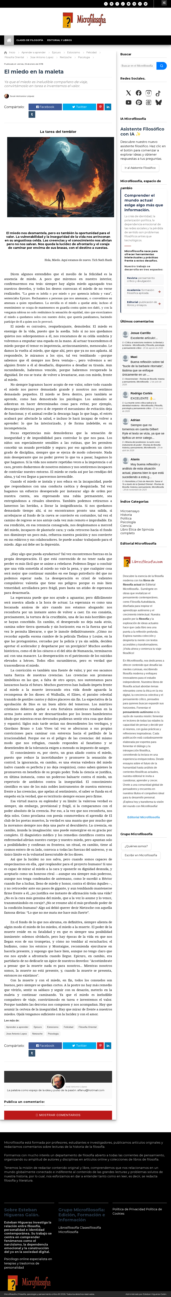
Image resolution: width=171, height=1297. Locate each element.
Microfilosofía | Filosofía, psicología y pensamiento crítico (31, 1294)
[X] (106, 4)
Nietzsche (37, 1033)
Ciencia (126, 526)
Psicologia (53, 1033)
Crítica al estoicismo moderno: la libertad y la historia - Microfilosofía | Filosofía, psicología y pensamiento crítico (143, 345)
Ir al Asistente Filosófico (140, 167)
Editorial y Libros (59, 40)
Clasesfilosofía (90, 1227)
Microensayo (129, 511)
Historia (126, 515)
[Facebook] (111, 4)
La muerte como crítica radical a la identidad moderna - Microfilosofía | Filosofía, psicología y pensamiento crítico (142, 406)
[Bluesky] (145, 4)
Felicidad (68, 1027)
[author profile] (6, 97)
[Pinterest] (134, 4)
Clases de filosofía (29, 40)
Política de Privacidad (129, 1209)
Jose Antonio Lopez (16, 1033)
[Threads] (140, 4)
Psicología (128, 522)
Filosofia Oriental (88, 1027)
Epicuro (38, 1027)
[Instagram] (117, 4)
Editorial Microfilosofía (143, 817)
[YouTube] (128, 4)
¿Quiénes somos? (136, 846)
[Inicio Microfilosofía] (9, 40)
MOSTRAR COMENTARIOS (59, 1115)
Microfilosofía (68, 1232)
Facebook (46, 107)
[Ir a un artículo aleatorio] (164, 3)
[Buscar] (161, 66)
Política (126, 518)
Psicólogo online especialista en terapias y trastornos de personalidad (28, 1263)
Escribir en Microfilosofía (141, 855)
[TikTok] (123, 4)
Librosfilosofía (68, 1227)
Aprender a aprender (17, 1027)
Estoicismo (52, 1027)
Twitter (81, 107)
